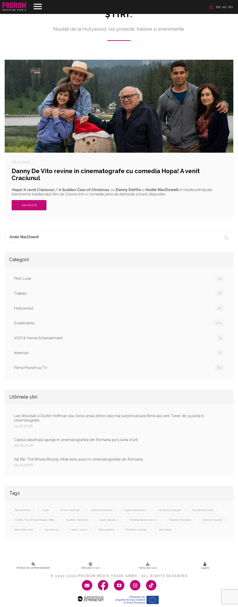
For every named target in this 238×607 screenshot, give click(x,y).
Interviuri (118, 352)
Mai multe (29, 205)
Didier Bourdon (23, 529)
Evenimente (118, 323)
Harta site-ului (148, 567)
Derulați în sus (90, 567)
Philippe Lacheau (136, 529)
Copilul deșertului (135, 510)
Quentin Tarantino (77, 519)
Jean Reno (165, 529)
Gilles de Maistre (101, 510)
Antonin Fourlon (212, 519)
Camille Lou (52, 529)
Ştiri (119, 14)
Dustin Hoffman (70, 510)
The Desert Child (202, 510)
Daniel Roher (22, 510)
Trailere (118, 293)
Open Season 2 (108, 519)
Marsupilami (106, 529)
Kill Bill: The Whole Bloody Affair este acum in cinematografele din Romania (78, 462)
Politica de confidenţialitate (33, 567)
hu (224, 7)
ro (230, 7)
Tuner (45, 510)
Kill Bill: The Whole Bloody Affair (34, 519)
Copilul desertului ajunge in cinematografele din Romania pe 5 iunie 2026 (76, 443)
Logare (205, 567)
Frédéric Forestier (180, 519)
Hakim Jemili (79, 529)
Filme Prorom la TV (118, 367)
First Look (118, 278)
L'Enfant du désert (169, 510)
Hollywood (118, 308)
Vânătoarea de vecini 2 (143, 519)
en (218, 7)
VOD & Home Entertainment (118, 338)
